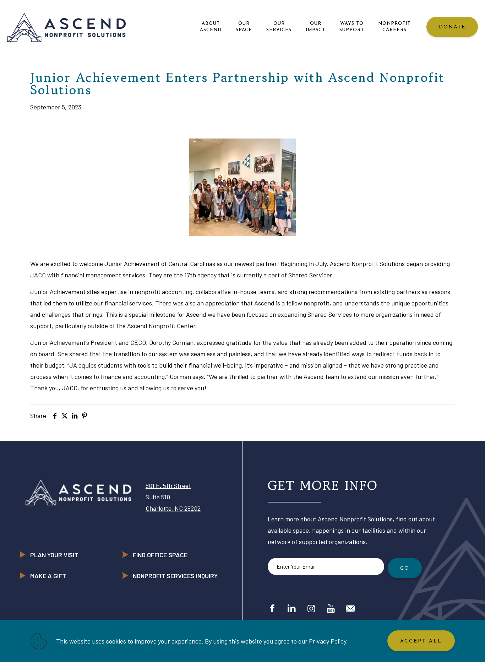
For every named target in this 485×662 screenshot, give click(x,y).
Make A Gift (48, 576)
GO (404, 568)
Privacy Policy (327, 641)
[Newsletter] (350, 608)
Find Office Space (160, 555)
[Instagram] (311, 608)
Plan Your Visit (54, 555)
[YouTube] (330, 608)
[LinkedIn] (291, 608)
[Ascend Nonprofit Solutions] (66, 27)
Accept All (421, 641)
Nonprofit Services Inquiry (175, 576)
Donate (452, 27)
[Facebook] (272, 608)
